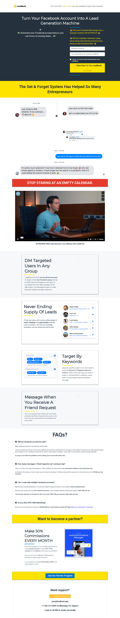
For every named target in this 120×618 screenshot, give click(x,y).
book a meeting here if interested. (83, 507)
